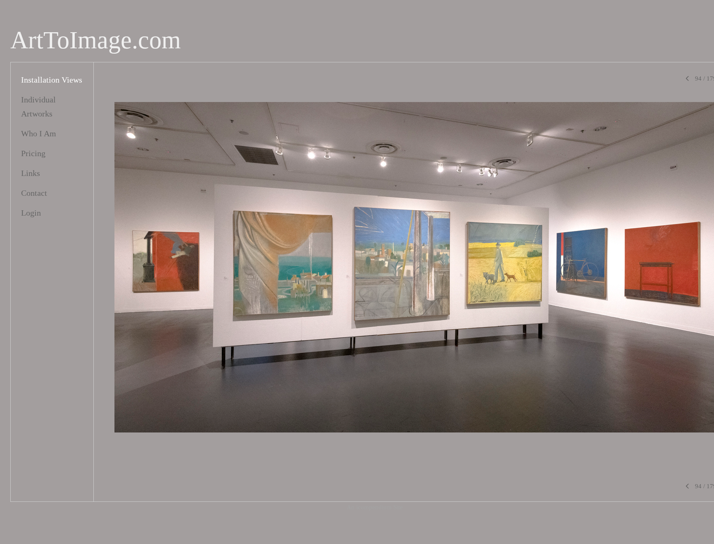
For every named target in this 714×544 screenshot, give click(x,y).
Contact (34, 192)
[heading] (95, 40)
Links (30, 173)
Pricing (33, 153)
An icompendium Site (375, 507)
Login (31, 212)
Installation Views (51, 79)
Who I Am (38, 133)
